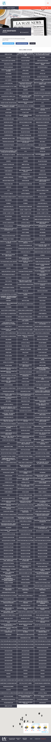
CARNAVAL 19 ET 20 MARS (25, 349)
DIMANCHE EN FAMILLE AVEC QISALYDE (42, 248)
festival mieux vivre (42, 566)
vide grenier (42, 232)
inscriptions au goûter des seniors (25, 625)
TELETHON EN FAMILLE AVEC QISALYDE (8, 261)
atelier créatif (42, 436)
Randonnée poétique (25, 148)
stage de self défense (8, 511)
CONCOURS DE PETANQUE (25, 287)
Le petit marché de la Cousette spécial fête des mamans (42, 573)
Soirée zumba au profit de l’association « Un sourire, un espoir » (8, 459)
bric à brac (42, 560)
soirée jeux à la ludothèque (25, 569)
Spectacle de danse (25, 449)
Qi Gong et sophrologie (42, 76)
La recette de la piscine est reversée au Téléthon (25, 502)
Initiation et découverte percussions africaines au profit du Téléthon (43, 368)
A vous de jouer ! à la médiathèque (25, 144)
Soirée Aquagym (8, 475)
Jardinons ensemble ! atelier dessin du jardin (42, 631)
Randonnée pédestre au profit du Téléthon (8, 369)
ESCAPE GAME (8, 112)
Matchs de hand (42, 423)
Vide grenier (8, 73)
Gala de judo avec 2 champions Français (42, 570)
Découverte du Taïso (25, 391)
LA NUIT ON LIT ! (8, 326)
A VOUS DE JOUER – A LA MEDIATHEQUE (42, 495)
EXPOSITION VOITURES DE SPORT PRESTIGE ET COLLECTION (25, 83)
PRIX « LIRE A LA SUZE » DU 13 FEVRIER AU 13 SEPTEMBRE (25, 485)
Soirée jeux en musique (25, 453)
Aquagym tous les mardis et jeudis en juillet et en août (25, 139)
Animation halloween (25, 109)
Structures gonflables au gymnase (42, 609)
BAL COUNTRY (8, 80)
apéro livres (25, 219)
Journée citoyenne (8, 582)
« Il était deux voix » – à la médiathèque (25, 511)
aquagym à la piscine (8, 543)
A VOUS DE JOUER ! (42, 112)
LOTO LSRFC (8, 57)
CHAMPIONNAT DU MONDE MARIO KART (25, 693)
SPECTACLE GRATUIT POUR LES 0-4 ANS (25, 154)
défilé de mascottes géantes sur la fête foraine (43, 482)
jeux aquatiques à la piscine (25, 530)
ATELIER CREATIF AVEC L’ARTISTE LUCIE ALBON (42, 378)
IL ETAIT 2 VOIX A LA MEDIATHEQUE (8, 333)
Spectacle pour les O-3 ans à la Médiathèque (25, 589)
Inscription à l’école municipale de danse (42, 440)
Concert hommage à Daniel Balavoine (25, 116)
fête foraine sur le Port (8, 485)
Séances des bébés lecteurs (25, 573)
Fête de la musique (8, 67)
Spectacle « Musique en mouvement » (8, 573)
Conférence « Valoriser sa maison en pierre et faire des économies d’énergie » (8, 297)
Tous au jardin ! (8, 479)
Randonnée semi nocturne (8, 138)
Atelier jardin (25, 491)
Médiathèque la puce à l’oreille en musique (8, 628)
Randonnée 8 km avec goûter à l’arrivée (42, 155)
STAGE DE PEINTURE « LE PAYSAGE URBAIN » (8, 570)
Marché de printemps (25, 239)
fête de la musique (25, 67)
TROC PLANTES (25, 190)
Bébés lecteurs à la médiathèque (42, 219)
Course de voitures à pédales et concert (25, 294)
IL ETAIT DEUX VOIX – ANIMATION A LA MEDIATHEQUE (8, 395)
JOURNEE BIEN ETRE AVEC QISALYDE (25, 248)
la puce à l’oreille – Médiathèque (42, 430)
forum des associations (42, 647)
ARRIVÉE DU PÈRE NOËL (8, 177)
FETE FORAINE (8, 307)
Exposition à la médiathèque (42, 99)
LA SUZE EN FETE (8, 248)
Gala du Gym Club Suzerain (25, 371)
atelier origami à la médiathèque (42, 683)
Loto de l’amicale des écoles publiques (8, 502)
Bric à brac (42, 141)
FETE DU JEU (25, 339)
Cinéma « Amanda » (42, 491)
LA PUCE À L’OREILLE (25, 274)
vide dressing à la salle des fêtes (25, 488)
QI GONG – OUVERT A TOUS (25, 209)
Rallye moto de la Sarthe (25, 410)
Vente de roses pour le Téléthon (25, 423)
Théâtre (42, 70)
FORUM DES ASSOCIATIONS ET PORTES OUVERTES (42, 284)
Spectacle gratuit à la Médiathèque (25, 567)
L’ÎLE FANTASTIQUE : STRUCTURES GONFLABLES (8, 330)
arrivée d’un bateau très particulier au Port (25, 466)
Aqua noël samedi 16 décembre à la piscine (25, 609)
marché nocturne (42, 637)
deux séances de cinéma (8, 517)
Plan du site (37, 738)
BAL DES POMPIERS (25, 60)
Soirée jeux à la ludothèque (42, 371)
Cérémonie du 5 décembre (25, 427)
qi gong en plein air (25, 76)
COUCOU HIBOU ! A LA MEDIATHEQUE (8, 313)
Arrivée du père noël (42, 508)
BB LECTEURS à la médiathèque (25, 475)
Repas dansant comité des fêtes (42, 119)
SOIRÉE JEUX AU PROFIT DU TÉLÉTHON (42, 329)
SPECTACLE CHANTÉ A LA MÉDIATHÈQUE (42, 275)
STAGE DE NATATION (8, 167)
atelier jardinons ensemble (25, 615)
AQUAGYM (25, 89)
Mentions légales (25, 739)
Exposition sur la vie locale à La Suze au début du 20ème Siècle (25, 518)
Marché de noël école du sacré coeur (25, 103)
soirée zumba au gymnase (25, 521)
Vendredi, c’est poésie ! (8, 239)
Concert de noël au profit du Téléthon (25, 262)
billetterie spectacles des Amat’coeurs (8, 255)
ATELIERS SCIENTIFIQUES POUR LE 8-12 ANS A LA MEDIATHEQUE (25, 395)
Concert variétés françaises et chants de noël (42, 181)
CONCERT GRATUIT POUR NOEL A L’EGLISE (25, 177)
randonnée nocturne (25, 637)
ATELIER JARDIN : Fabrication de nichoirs (8, 382)
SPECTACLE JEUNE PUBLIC (42, 339)
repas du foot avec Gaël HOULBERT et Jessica (8, 242)
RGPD (31, 738)
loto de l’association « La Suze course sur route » (8, 625)
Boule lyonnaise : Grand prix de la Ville (8, 531)
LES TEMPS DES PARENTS (42, 355)
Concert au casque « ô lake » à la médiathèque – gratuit (42, 476)
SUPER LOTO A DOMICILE (8, 362)
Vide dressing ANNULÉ (25, 407)
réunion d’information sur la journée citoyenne (25, 696)
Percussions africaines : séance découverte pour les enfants (8, 524)
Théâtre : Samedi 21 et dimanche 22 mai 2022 (25, 336)
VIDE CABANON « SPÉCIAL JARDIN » (25, 316)
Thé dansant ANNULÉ (8, 410)
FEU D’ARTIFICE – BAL (25, 397)
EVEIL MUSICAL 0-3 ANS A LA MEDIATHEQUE (42, 388)
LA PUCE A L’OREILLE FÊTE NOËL (25, 495)
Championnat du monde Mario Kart (8, 683)
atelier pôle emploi (8, 404)
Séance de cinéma (25, 576)
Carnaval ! (25, 592)
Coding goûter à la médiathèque (25, 611)
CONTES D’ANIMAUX (25, 193)
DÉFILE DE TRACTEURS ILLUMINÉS (25, 329)
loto (42, 102)
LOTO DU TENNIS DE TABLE (8, 99)
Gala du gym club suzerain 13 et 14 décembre (8, 427)
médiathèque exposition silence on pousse (42, 696)
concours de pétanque (8, 209)
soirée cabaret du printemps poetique (25, 703)
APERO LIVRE (8, 352)
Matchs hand (42, 365)
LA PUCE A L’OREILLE (25, 57)
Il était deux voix (42, 164)
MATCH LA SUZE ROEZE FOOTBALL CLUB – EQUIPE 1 (25, 320)
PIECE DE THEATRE (25, 346)
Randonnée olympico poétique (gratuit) (25, 242)
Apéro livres (25, 70)
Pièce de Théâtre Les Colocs (42, 576)
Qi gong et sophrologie (25, 135)
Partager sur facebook (22, 43)
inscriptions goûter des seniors (42, 624)
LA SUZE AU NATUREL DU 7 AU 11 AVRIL (8, 86)
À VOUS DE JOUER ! (25, 277)
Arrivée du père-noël (8, 264)
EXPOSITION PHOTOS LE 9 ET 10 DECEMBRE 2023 (25, 258)
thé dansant (8, 634)
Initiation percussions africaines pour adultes (43, 521)
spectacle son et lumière (25, 683)
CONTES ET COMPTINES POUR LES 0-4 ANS (42, 80)
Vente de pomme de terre (42, 190)
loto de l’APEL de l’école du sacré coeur (8, 622)
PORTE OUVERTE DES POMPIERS (8, 60)
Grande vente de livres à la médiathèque (42, 223)
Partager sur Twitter (8, 43)
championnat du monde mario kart (8, 680)
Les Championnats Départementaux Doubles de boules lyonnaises (8, 579)
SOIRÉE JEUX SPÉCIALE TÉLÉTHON (42, 261)
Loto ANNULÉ (43, 407)
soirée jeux (8, 187)
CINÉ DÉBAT (8, 300)
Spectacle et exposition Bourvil (25, 119)
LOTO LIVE (42, 167)
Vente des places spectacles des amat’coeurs (42, 414)
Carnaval (42, 86)
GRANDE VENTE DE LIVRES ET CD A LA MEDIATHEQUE (42, 401)
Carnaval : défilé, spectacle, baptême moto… (42, 404)
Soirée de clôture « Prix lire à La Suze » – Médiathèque (8, 437)
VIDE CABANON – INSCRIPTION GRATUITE (25, 87)
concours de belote (42, 203)
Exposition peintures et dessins (8, 453)
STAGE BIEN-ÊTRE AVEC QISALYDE (25, 271)
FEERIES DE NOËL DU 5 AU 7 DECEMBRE (25, 106)
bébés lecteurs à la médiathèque (8, 462)
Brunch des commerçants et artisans (8, 70)
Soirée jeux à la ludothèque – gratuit (42, 618)
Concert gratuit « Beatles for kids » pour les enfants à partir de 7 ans (25, 54)
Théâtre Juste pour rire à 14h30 (42, 582)
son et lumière (25, 232)
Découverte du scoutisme (8, 290)
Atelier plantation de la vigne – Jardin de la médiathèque (42, 515)
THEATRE (25, 297)
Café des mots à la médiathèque (25, 514)
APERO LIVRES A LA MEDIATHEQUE (25, 310)
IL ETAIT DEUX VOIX (8, 83)
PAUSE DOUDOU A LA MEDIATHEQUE (42, 394)
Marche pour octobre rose (42, 122)
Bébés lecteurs (8, 54)
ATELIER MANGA (8, 76)
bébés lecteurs (8, 706)
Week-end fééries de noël (8, 180)
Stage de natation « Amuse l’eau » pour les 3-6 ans (42, 246)
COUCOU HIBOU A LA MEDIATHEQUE (8, 336)
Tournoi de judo (8, 482)
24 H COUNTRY (42, 303)
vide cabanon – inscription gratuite (25, 171)
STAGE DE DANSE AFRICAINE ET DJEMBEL (25, 473)
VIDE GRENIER (25, 157)
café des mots (42, 702)
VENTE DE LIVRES (25, 80)
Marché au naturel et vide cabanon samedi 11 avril (42, 83)
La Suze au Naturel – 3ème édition (43, 239)
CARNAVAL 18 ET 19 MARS (42, 316)
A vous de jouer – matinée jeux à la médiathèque (25, 479)
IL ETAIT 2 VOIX (25, 112)
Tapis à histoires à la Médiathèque (42, 586)
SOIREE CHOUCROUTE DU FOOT (25, 313)
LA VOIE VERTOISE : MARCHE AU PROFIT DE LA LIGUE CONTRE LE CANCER (42, 54)
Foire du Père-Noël (8, 183)
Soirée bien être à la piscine (8, 592)
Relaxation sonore (42, 128)
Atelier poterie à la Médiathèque (42, 446)
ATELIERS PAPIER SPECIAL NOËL (42, 381)
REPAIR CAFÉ (25, 628)
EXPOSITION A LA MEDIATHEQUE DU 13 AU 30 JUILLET (8, 398)
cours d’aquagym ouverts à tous (42, 216)
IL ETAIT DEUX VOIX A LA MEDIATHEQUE (25, 388)
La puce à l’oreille (8, 148)
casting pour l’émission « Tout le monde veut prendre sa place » (8, 408)
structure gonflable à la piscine (25, 540)
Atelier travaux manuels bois (43, 115)
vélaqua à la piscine (8, 550)
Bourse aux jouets (8, 122)
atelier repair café (8, 702)
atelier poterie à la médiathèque (8, 449)
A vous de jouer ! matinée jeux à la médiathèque (8, 434)
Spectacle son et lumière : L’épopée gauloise (25, 96)
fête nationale (8, 216)
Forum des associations (8, 141)
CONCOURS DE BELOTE (25, 252)
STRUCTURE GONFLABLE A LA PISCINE (43, 469)
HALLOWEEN (42, 277)
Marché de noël (25, 264)
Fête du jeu (42, 151)
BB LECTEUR (25, 99)
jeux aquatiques (8, 650)
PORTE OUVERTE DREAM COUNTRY (8, 196)
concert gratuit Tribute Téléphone (43, 443)
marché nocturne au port (42, 563)
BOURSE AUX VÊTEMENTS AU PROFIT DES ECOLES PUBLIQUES (8, 602)
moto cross (25, 459)
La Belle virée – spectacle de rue (25, 446)
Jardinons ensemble (25, 582)
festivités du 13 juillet (25, 563)
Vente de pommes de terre (25, 122)
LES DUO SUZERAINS (8, 384)
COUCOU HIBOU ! (8, 359)
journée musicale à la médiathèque (8, 693)
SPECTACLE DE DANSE (8, 696)
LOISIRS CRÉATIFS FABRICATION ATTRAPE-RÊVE (25, 560)
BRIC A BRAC (42, 57)
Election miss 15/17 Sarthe (8, 154)
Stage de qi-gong (42, 138)
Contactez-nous (18, 739)
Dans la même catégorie (25, 49)
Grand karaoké (25, 180)
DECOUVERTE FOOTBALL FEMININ (42, 453)
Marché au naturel (8, 157)
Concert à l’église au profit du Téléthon (42, 109)
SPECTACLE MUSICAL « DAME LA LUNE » (25, 333)
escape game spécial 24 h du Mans (8, 294)
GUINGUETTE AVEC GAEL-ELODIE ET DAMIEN (42, 64)
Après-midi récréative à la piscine (8, 595)
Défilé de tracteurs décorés (42, 258)
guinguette (8, 219)
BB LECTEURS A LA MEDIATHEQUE (8, 310)
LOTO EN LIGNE (8, 320)
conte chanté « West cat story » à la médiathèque (8, 631)
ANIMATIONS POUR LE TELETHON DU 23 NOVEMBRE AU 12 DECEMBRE (8, 106)
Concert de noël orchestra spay (8, 102)
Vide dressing (42, 235)
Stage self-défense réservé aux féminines (42, 148)
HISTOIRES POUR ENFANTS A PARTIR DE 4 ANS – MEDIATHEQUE (8, 560)
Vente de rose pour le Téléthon (8, 375)
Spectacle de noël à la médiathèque (8, 609)
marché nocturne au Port (8, 566)
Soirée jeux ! (25, 586)
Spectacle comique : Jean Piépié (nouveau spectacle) (8, 612)
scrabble (25, 200)
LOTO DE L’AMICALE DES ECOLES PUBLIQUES (25, 602)
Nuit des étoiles (42, 144)
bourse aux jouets (25, 430)
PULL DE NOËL (8, 258)
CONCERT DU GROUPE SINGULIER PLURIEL (43, 265)
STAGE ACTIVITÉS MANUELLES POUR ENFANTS (42, 268)
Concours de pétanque (42, 60)
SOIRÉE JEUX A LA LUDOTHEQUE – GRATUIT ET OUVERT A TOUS (25, 281)
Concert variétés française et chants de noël (42, 421)
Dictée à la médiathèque (8, 222)
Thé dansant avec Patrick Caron (42, 417)
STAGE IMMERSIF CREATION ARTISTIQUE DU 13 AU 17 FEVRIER (8, 323)
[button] (27, 721)
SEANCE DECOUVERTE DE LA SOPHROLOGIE (25, 375)
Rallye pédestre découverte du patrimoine (8, 576)
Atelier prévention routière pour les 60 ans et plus (25, 226)
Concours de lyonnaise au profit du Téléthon (42, 502)
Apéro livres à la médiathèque (42, 511)
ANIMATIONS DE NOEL (42, 177)
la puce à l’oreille (25, 222)
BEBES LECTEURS (8, 284)
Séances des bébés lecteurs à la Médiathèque (42, 589)
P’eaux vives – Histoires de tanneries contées (8, 414)
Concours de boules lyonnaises (8, 423)
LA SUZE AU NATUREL (42, 297)
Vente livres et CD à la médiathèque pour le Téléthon (42, 505)
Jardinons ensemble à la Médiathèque (8, 589)
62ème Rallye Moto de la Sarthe (8, 469)
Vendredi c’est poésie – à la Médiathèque (25, 498)
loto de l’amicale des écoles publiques (42, 622)
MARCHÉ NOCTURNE (25, 401)
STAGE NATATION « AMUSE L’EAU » (8, 96)
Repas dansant (42, 183)
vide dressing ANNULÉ (43, 67)
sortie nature (25, 404)
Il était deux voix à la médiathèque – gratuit (42, 479)
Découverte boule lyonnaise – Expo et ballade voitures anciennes (8, 151)
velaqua (25, 670)
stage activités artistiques (8, 235)
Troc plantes (25, 125)
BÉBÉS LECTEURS (25, 359)
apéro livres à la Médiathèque (25, 595)
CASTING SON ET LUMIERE (8, 472)
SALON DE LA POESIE (42, 346)
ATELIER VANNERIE (42, 342)
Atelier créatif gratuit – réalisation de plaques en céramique (42, 602)
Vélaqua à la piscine (42, 556)
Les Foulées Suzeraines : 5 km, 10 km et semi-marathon (42, 528)
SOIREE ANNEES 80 (42, 313)
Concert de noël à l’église (25, 368)
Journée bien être (8, 135)
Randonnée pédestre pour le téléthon (8, 508)
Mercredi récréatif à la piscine (25, 621)
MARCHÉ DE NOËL (42, 174)
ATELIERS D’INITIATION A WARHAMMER (42, 93)
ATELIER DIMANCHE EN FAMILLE (8, 274)
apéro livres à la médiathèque (25, 462)
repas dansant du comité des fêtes (25, 634)
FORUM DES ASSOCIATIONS (8, 391)
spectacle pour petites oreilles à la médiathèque (25, 437)
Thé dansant (8, 527)
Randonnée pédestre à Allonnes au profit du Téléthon (8, 421)
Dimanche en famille (42, 125)
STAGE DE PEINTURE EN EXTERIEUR (25, 699)
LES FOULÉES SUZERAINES (42, 699)
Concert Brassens (8, 125)
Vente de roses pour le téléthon (25, 504)
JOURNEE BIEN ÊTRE (25, 174)
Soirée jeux (8, 89)
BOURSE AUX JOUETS (42, 196)
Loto (25, 414)
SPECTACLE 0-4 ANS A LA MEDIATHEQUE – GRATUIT (8, 304)
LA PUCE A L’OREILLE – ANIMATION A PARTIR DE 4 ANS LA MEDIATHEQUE (42, 391)
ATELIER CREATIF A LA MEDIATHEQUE (25, 303)
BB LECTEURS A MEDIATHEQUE (8, 498)
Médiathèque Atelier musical (8, 699)
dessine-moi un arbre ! (8, 686)
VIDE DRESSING (8, 174)
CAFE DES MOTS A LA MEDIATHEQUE (42, 485)
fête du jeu (42, 73)
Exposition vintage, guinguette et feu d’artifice (25, 142)
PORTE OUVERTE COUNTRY (8, 287)
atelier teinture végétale (8, 440)
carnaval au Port (25, 482)
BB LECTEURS (25, 93)
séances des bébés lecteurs (8, 521)
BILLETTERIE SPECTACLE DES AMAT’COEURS (25, 366)
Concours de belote (42, 135)
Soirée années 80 (8, 170)
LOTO (42, 157)
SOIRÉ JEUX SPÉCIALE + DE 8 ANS (8, 271)
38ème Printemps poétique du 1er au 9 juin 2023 (42, 323)
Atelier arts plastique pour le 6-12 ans (42, 96)
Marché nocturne (8, 63)
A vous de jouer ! (25, 63)
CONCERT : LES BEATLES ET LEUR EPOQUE (8, 378)
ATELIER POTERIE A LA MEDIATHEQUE (25, 284)
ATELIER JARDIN (42, 307)
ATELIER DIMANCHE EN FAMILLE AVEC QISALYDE (42, 271)
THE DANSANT (42, 472)
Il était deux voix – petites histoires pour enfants (42, 463)
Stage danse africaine (8, 119)
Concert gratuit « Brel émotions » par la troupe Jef (25, 443)
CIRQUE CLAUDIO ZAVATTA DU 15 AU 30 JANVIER (42, 359)
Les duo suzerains (25, 433)
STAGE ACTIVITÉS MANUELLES (25, 245)
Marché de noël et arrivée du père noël (42, 427)
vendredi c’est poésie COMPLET (8, 615)
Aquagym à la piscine (42, 547)
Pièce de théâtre (25, 579)
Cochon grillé (25, 73)
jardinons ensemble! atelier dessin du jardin (25, 631)
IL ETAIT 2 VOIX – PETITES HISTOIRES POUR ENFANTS (42, 434)
